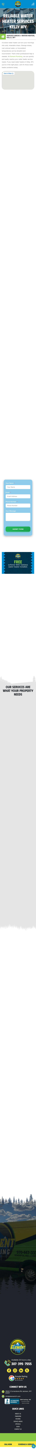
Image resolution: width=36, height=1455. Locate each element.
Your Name (9, 483)
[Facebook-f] (9, 1370)
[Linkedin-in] (21, 1370)
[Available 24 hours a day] (7, 1363)
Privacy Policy (24, 546)
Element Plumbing (16, 56)
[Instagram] (15, 1370)
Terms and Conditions (13, 546)
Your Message (11, 511)
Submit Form (18, 529)
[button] (33, 4)
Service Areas (13, 36)
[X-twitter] (27, 1370)
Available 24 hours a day (21, 1360)
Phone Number (11, 502)
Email (7, 492)
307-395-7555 (21, 1363)
